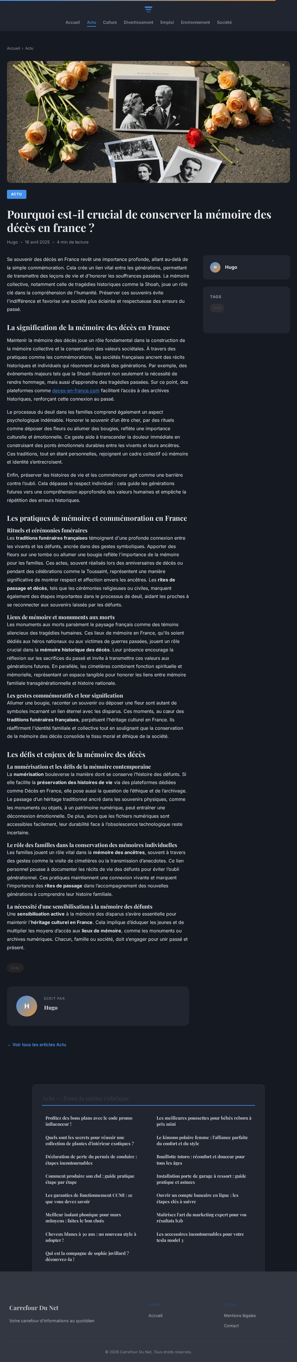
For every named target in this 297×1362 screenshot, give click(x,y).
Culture (110, 22)
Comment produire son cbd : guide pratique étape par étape (90, 1179)
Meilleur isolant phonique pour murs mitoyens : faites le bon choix (83, 1218)
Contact (231, 1325)
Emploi (167, 22)
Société (224, 22)
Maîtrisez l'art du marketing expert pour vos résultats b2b (202, 1218)
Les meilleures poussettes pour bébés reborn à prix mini (204, 1121)
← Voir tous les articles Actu (36, 1044)
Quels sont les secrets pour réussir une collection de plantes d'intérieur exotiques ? (90, 1140)
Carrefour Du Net (33, 1307)
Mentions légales (240, 1315)
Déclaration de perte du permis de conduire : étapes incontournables (91, 1159)
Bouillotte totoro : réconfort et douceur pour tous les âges (201, 1159)
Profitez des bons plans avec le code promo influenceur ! (89, 1121)
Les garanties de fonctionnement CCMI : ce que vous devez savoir (89, 1198)
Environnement (195, 22)
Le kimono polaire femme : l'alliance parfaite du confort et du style (202, 1140)
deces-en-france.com (75, 390)
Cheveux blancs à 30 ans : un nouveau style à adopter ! (91, 1237)
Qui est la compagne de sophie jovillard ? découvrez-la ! (87, 1256)
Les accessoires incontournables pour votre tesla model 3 (200, 1237)
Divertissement (138, 22)
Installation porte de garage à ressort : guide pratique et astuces (201, 1179)
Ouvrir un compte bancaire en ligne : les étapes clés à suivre (197, 1198)
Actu (91, 22)
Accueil (73, 22)
